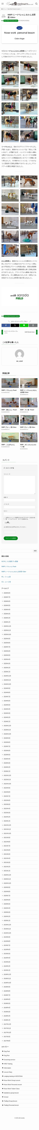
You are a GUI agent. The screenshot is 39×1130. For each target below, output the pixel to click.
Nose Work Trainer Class (12, 1088)
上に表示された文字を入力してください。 (15, 527)
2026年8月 (7, 593)
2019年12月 (7, 924)
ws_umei (19, 361)
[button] (6, 325)
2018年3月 (7, 1012)
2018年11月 (7, 978)
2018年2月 (7, 1016)
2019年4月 (7, 958)
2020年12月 (7, 875)
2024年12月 (7, 676)
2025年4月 (7, 659)
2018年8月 (7, 991)
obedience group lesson (11, 1093)
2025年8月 (7, 643)
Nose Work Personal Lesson (10, 20)
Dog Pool (7, 1051)
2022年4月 (7, 808)
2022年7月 (7, 796)
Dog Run (6, 1055)
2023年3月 (7, 763)
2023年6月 (7, 750)
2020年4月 (7, 908)
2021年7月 (7, 846)
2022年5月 (7, 804)
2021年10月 (7, 833)
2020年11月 (7, 879)
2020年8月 (7, 891)
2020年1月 (7, 920)
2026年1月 (7, 622)
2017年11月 (7, 1028)
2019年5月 (7, 953)
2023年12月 (7, 725)
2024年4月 (7, 709)
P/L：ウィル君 (6, 577)
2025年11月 (7, 630)
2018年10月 (7, 982)
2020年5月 (7, 904)
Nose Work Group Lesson (12, 1080)
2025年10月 (7, 634)
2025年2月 (7, 667)
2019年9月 (7, 937)
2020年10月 (7, 883)
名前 (6, 497)
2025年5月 (7, 655)
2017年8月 (7, 1041)
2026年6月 (7, 601)
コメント (7, 474)
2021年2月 (7, 866)
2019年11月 (7, 929)
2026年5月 (7, 605)
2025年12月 (7, 626)
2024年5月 (7, 705)
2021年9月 (7, 837)
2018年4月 (7, 1007)
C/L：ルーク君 (6, 582)
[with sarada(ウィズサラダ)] (19, 4)
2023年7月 (7, 746)
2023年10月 (7, 734)
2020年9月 (7, 887)
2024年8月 (7, 692)
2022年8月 (7, 792)
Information (7, 1068)
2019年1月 (7, 970)
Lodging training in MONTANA (13, 1076)
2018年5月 (7, 1003)
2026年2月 (7, 618)
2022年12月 (7, 775)
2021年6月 (7, 850)
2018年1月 (7, 1020)
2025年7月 (7, 647)
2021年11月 (7, 829)
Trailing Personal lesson (11, 1105)
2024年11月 (7, 680)
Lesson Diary (8, 1072)
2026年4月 (7, 609)
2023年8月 (7, 742)
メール (6, 504)
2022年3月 (7, 812)
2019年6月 (7, 949)
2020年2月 (7, 916)
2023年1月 (7, 771)
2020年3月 (7, 912)
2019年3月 (7, 962)
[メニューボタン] (2, 4)
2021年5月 (7, 854)
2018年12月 (7, 974)
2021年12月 (7, 825)
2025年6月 (7, 651)
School (6, 1097)
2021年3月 (7, 862)
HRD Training (8, 1064)
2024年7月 (7, 696)
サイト (5, 511)
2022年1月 (7, 821)
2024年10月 (7, 684)
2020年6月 (7, 900)
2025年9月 (7, 638)
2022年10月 (7, 784)
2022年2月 (7, 817)
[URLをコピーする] (33, 325)
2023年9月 (7, 738)
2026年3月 (7, 614)
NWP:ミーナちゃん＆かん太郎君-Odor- (14, 571)
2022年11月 (7, 779)
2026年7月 (7, 597)
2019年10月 (7, 933)
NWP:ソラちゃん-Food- (9, 566)
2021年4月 (7, 858)
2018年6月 (7, 999)
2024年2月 (7, 717)
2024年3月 (7, 713)
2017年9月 (7, 1036)
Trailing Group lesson (10, 1101)
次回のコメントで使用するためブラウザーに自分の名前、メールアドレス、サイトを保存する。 (20, 518)
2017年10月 (7, 1032)
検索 (35, 551)
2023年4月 (7, 759)
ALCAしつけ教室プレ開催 (10, 561)
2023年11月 (7, 730)
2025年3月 (7, 663)
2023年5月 (7, 754)
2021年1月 (7, 871)
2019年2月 (7, 966)
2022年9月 (7, 788)
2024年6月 (7, 701)
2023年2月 (7, 767)
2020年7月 (7, 895)
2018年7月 (7, 995)
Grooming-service (9, 1059)
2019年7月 (7, 945)
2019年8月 (7, 941)
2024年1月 (7, 721)
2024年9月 (7, 688)
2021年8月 (7, 842)
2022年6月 (7, 800)
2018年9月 (7, 987)
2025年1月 (7, 671)
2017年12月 (7, 1024)
